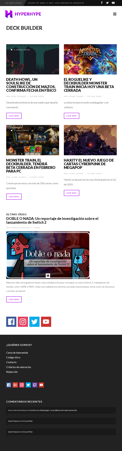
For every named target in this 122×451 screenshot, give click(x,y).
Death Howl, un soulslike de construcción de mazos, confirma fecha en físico (31, 85)
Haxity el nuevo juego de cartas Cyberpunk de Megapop (89, 164)
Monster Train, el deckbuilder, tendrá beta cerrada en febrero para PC (30, 165)
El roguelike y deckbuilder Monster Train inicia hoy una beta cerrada (89, 85)
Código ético (13, 357)
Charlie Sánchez (20, 228)
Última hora (37, 96)
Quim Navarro (14, 421)
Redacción (12, 371)
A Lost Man (28, 421)
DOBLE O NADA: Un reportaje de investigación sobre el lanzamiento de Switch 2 (52, 220)
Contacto (11, 362)
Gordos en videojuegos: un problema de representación (53, 410)
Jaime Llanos (76, 96)
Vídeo (37, 228)
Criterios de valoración (18, 366)
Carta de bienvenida (17, 352)
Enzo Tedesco (18, 96)
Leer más (14, 116)
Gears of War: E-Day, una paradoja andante (56, 3)
